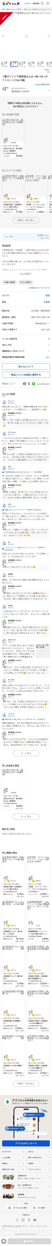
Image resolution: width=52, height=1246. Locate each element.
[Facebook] (29, 1220)
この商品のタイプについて (38, 288)
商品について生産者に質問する (26, 375)
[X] (17, 1220)
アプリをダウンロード (26, 1143)
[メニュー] (48, 3)
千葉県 (46, 302)
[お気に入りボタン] (21, 121)
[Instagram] (23, 1220)
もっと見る (26, 753)
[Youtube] (35, 1220)
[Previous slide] (3, 36)
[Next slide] (48, 36)
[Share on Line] (33, 383)
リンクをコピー (43, 384)
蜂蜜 (19, 9)
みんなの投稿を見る (42, 84)
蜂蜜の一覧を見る (26, 220)
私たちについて (26, 366)
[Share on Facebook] (24, 383)
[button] (26, 90)
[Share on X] (29, 383)
